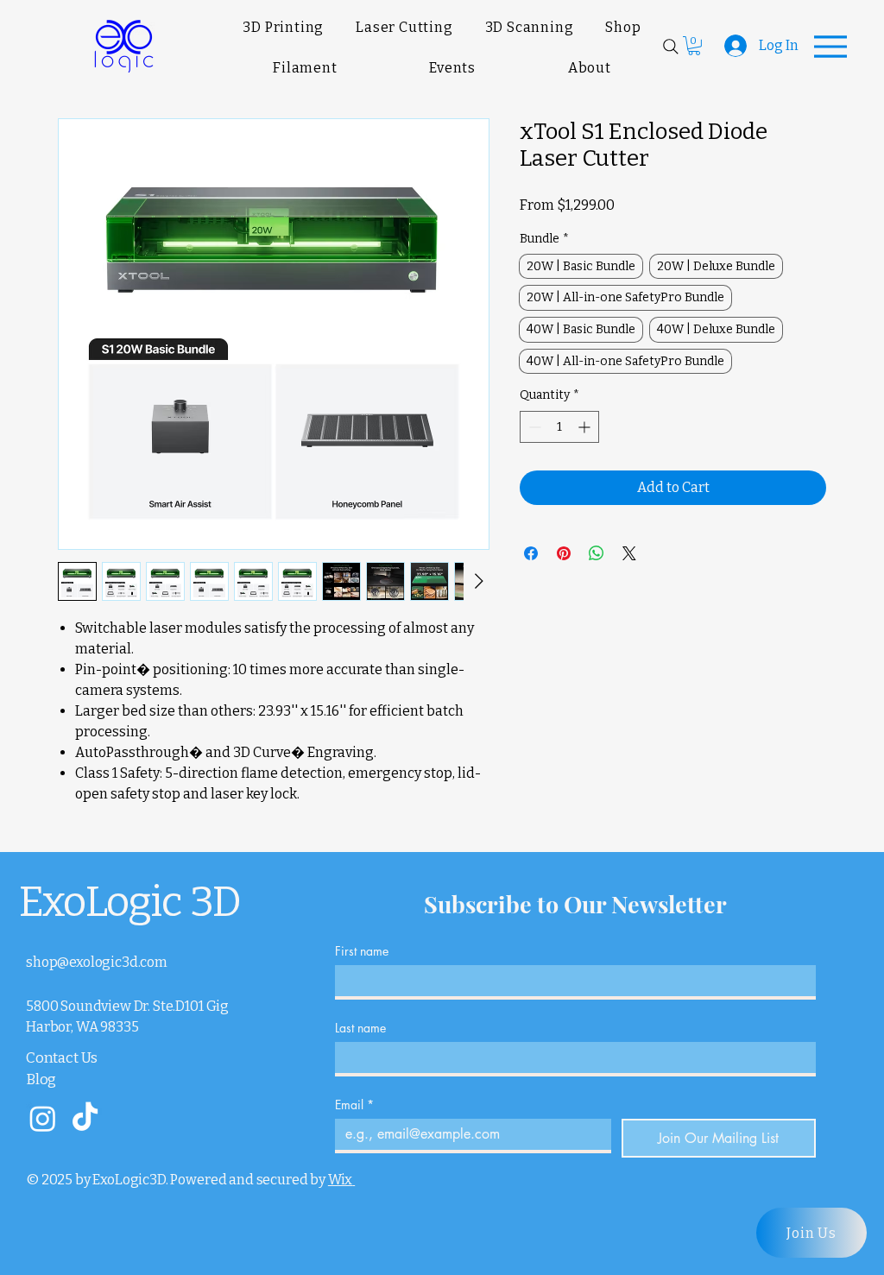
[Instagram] (43, 1118)
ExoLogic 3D (130, 902)
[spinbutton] (559, 427)
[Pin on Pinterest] (563, 553)
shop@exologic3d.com (96, 962)
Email (354, 1104)
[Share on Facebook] (531, 553)
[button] (694, 45)
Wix (340, 1179)
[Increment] (586, 427)
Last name (360, 1027)
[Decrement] (533, 427)
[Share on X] (629, 553)
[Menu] (830, 46)
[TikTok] (85, 1118)
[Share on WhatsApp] (596, 553)
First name (361, 951)
